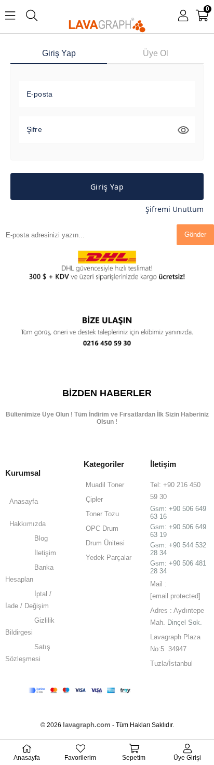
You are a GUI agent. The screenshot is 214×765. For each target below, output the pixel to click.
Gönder (195, 234)
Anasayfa (23, 501)
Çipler (94, 499)
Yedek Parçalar (108, 557)
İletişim (45, 553)
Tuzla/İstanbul (171, 663)
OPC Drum (102, 528)
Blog (41, 538)
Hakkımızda (27, 524)
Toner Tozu (102, 514)
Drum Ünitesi (105, 543)
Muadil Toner (105, 485)
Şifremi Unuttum (174, 209)
